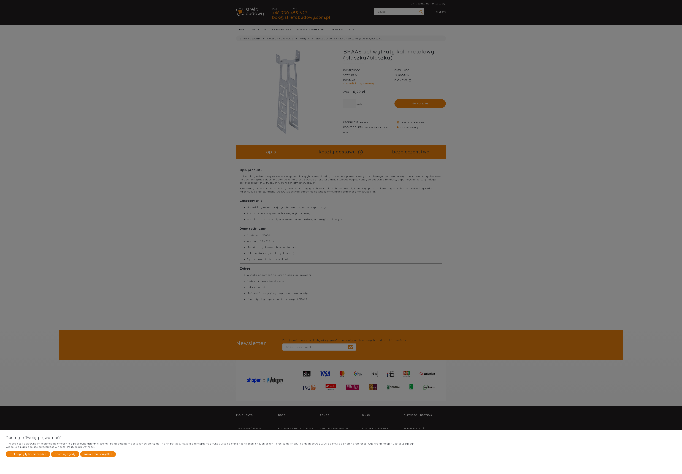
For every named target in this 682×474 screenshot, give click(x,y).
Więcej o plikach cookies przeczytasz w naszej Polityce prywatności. (50, 446)
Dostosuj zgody (65, 454)
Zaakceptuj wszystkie (98, 454)
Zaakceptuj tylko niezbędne (28, 454)
